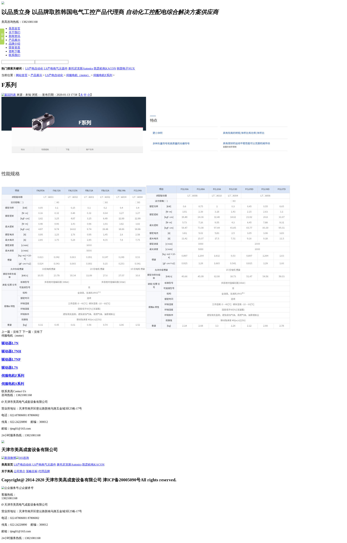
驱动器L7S (9, 367)
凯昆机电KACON (105, 68)
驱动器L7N (9, 343)
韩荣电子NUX (126, 68)
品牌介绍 (14, 43)
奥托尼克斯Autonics (80, 68)
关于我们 (14, 32)
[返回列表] (8, 94)
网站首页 (21, 75)
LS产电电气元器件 (56, 68)
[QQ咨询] (22, 457)
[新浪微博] (8, 457)
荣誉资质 (14, 47)
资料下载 (14, 51)
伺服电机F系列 (102, 75)
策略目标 (32, 471)
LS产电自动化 (34, 68)
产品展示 (14, 39)
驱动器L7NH (11, 351)
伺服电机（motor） (78, 75)
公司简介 (19, 471)
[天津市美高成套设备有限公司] (2, 3)
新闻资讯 (14, 36)
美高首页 (14, 28)
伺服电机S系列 (12, 384)
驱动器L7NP (11, 359)
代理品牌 (44, 471)
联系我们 (14, 55)
